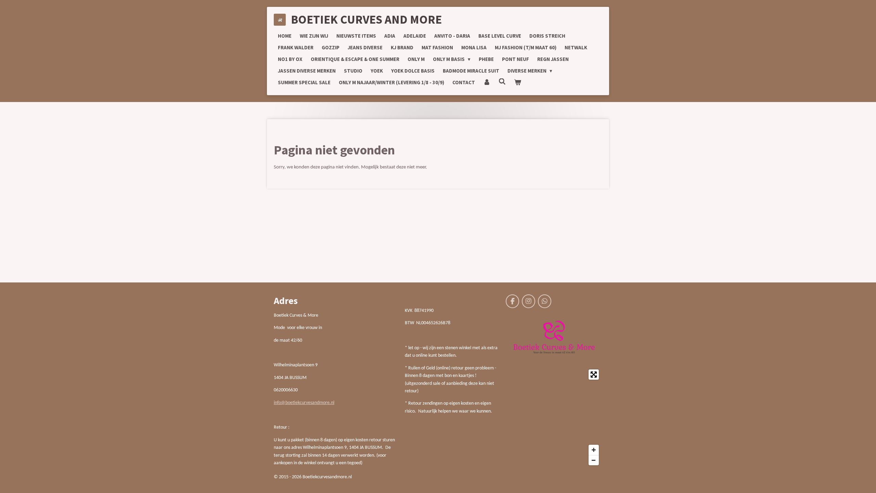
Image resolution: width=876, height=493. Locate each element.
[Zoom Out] (594, 460)
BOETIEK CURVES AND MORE (366, 19)
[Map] (554, 417)
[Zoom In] (594, 450)
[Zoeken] (502, 82)
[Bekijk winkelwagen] (517, 82)
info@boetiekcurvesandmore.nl (304, 402)
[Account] (486, 82)
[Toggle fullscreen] (594, 374)
